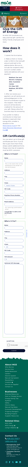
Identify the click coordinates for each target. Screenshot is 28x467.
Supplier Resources (12, 416)
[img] (6, 3)
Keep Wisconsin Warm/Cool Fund (12, 129)
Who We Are (9, 367)
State (6, 183)
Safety (7, 403)
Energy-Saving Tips (11, 398)
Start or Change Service (13, 396)
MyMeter (8, 400)
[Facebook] (9, 462)
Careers (7, 373)
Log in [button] (5, 7)
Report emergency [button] (19, 8)
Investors (8, 382)
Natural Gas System (12, 378)
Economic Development (13, 409)
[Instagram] (6, 462)
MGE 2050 (8, 423)
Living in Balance (11, 427)
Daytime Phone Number (12, 195)
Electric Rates (10, 405)
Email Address (9, 201)
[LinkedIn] (20, 462)
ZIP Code (7, 189)
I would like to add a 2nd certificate (12, 212)
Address (7, 170)
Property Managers (11, 411)
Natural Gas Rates (11, 407)
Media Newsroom (11, 371)
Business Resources (12, 394)
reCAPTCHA (10, 341)
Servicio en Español (12, 384)
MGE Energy (9, 425)
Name (6, 158)
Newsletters (9, 380)
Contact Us (26, 233)
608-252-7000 (13, 438)
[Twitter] (12, 462)
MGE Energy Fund (9, 125)
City (5, 176)
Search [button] (24, 13)
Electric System (10, 376)
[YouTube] (16, 462)
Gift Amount (8, 256)
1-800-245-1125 (11, 441)
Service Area (9, 369)
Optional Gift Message (11, 263)
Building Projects (11, 413)
